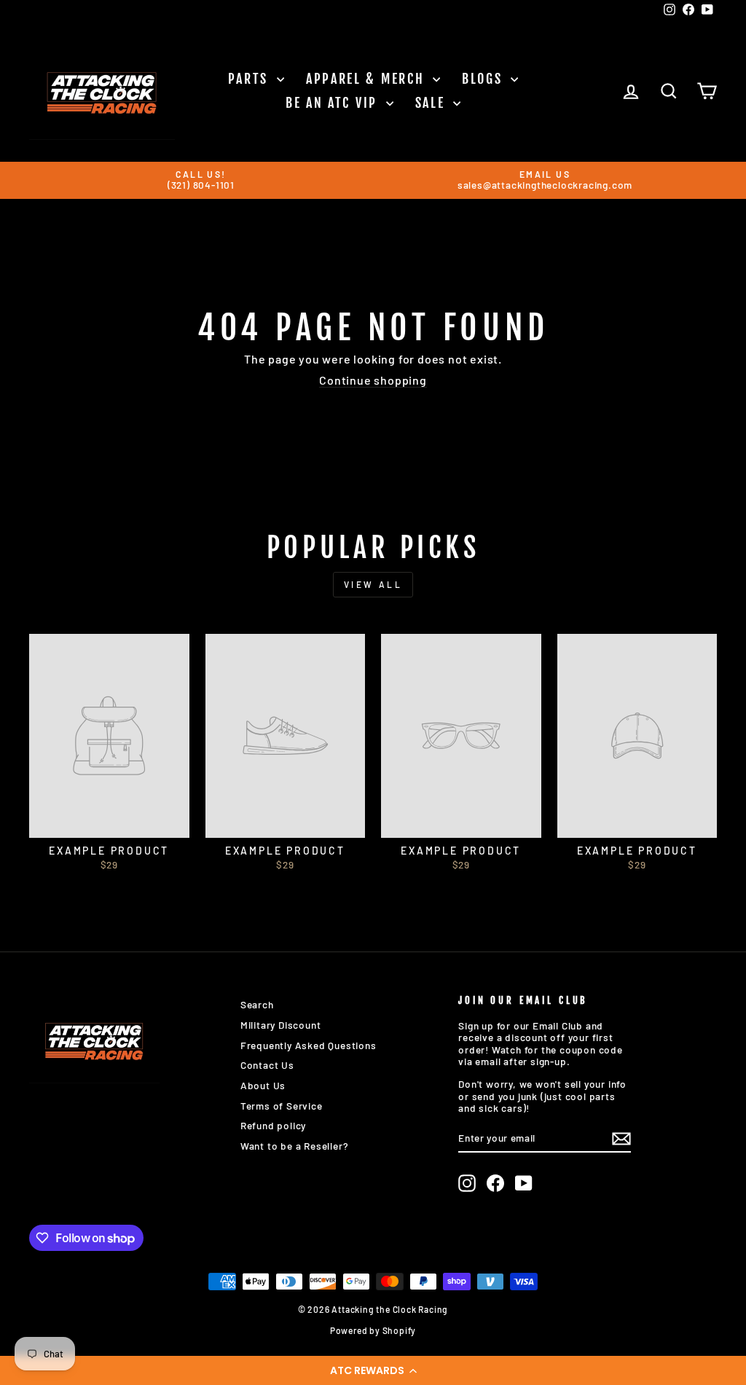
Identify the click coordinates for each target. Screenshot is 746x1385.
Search (257, 1004)
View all (373, 584)
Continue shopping (373, 380)
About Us (263, 1085)
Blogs (484, 79)
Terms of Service (281, 1105)
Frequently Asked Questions (308, 1045)
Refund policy (273, 1125)
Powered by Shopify (373, 1330)
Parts (250, 79)
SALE (432, 103)
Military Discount (280, 1025)
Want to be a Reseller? (294, 1145)
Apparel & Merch (367, 79)
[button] (373, 1370)
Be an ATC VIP (334, 103)
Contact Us (267, 1065)
